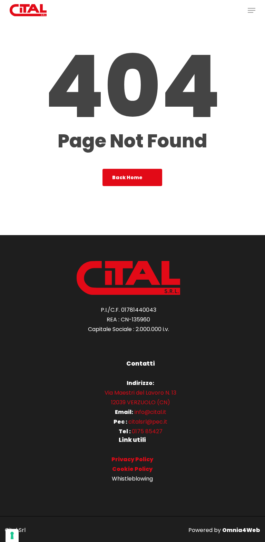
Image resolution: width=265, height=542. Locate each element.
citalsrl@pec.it (147, 422)
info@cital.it (150, 412)
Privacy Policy (132, 459)
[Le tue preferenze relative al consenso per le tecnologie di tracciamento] (12, 535)
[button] (251, 10)
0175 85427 (147, 431)
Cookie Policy (132, 469)
